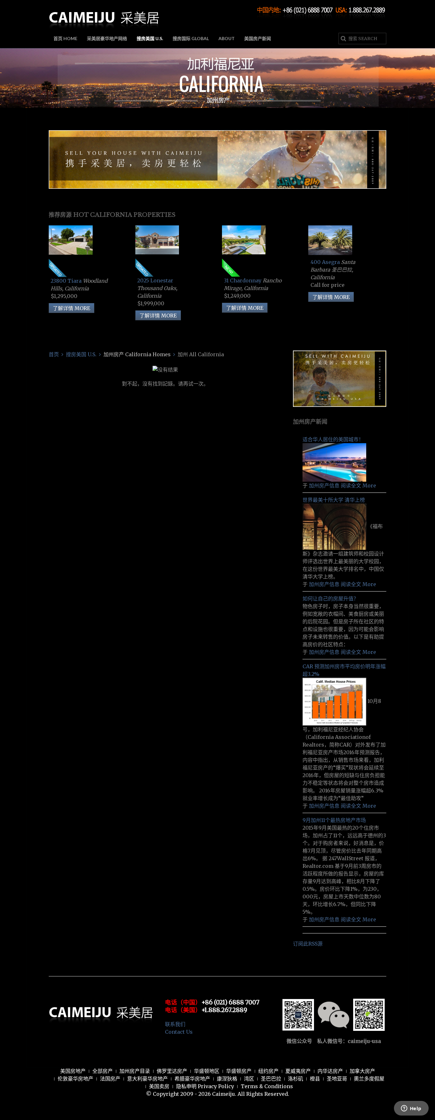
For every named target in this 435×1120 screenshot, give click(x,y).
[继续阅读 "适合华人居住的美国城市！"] (334, 462)
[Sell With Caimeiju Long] (217, 159)
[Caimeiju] (104, 15)
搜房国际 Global (191, 38)
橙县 (315, 1078)
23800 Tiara (67, 281)
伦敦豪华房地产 (75, 1078)
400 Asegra (325, 262)
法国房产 (110, 1078)
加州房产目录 (134, 1071)
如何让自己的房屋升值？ (331, 598)
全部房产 (102, 1071)
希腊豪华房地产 (192, 1078)
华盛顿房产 (239, 1071)
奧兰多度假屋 (369, 1078)
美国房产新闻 (257, 38)
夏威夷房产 (298, 1071)
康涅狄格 (227, 1078)
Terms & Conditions (267, 1086)
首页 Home (65, 38)
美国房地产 (73, 1071)
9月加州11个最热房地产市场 (334, 820)
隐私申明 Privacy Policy (205, 1086)
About (226, 38)
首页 (54, 354)
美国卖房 (159, 1086)
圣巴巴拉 (271, 1078)
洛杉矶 (295, 1078)
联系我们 (175, 1024)
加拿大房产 (362, 1071)
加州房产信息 (324, 485)
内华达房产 (330, 1071)
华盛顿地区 (206, 1071)
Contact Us (179, 1032)
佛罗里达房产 (172, 1071)
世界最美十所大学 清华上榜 (334, 500)
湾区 (249, 1078)
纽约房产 (268, 1071)
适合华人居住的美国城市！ (333, 439)
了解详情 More (71, 308)
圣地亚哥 (337, 1078)
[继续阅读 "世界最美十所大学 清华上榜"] (335, 526)
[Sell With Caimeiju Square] (339, 378)
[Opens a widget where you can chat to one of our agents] (411, 1109)
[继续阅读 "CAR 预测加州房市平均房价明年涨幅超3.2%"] (335, 701)
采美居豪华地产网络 (107, 38)
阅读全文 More (358, 485)
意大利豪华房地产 (147, 1078)
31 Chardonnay (243, 280)
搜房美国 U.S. (150, 38)
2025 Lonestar (155, 280)
